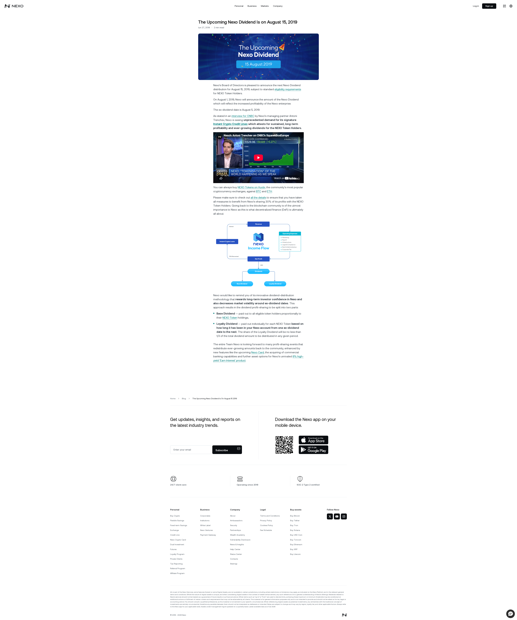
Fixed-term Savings (178, 525)
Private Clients (176, 559)
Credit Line (174, 535)
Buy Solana (295, 530)
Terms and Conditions (270, 516)
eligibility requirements (288, 89)
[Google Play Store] (313, 449)
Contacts (234, 559)
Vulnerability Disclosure (240, 540)
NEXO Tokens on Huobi (251, 187)
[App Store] (313, 440)
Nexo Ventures (206, 530)
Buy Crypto (175, 516)
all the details (258, 197)
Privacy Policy (266, 520)
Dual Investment (177, 544)
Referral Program (177, 568)
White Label (205, 525)
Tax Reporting (176, 564)
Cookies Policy (266, 525)
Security (233, 525)
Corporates (205, 516)
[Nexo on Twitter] (330, 516)
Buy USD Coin (296, 535)
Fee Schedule (266, 530)
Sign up (489, 6)
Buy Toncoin (295, 540)
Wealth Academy (237, 535)
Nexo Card (257, 352)
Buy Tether (295, 520)
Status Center (236, 554)
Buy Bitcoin (295, 516)
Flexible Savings (177, 520)
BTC (258, 191)
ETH (269, 191)
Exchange (174, 530)
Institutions (204, 520)
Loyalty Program (177, 554)
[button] (510, 613)
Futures (173, 549)
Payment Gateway (208, 535)
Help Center (235, 549)
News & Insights (237, 544)
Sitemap (233, 564)
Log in (476, 6)
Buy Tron (294, 525)
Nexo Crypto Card (178, 540)
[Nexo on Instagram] (344, 516)
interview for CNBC (243, 116)
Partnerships (235, 530)
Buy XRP (293, 549)
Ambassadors (236, 520)
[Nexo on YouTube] (337, 516)
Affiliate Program (177, 573)
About (232, 516)
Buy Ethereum (296, 544)
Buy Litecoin (295, 554)
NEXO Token (229, 317)
